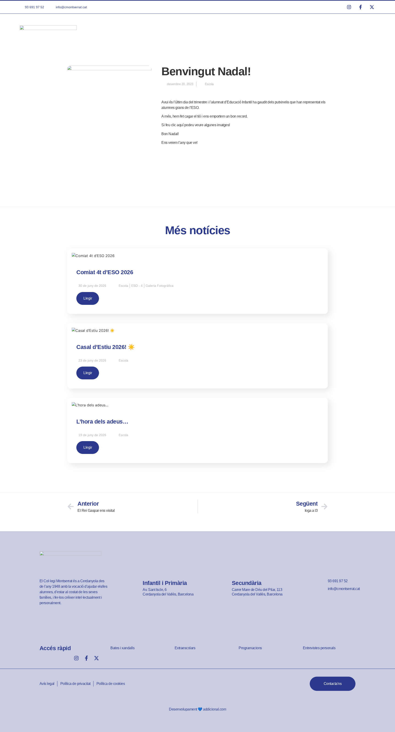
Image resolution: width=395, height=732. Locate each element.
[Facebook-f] (86, 658)
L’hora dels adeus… (102, 421)
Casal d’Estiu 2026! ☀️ (105, 347)
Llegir (87, 298)
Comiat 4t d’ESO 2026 (104, 272)
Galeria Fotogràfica (159, 285)
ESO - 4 (137, 285)
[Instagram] (76, 658)
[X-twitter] (96, 658)
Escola (209, 84)
